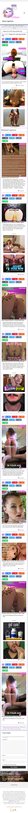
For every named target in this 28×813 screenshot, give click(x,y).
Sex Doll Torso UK (16, 26)
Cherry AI (14, 28)
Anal (7, 34)
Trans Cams (11, 25)
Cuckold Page (14, 785)
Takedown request (19, 803)
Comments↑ (21, 190)
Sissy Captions (7, 21)
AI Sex (25, 26)
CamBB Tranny (4, 26)
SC (9, 729)
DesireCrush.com (21, 25)
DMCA (19, 802)
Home (3, 34)
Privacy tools (11, 803)
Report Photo (22, 48)
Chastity (15, 729)
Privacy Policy (12, 764)
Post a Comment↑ (20, 85)
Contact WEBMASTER (8, 802)
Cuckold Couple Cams (14, 127)
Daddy (19, 729)
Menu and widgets (24, 14)
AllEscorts (21, 26)
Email (4, 760)
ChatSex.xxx (9, 26)
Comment (5, 739)
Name (4, 755)
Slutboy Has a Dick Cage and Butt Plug (11, 727)
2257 (15, 802)
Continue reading (19, 188)
